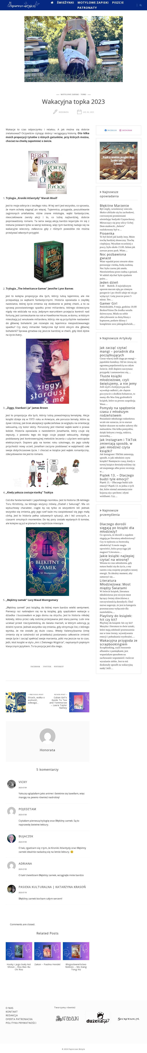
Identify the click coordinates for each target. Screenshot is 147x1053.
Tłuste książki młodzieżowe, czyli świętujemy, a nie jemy (118, 380)
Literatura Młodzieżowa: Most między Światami (115, 584)
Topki (83, 94)
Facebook (35, 666)
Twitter (47, 666)
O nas (9, 1008)
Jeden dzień (109, 282)
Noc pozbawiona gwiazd (113, 256)
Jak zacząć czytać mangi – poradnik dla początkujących (117, 351)
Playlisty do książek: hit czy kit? (116, 618)
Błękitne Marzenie (114, 205)
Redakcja (12, 1015)
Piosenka (107, 233)
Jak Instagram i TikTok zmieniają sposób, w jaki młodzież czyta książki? (118, 445)
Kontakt (12, 1011)
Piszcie (118, 2)
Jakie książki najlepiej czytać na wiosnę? (117, 558)
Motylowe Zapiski (93, 2)
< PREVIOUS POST (35, 694)
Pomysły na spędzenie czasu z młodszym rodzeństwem (117, 411)
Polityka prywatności (21, 1022)
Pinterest (59, 666)
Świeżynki (65, 2)
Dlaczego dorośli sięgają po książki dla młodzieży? (117, 528)
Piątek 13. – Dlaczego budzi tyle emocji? (117, 477)
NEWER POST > (60, 694)
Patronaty (87, 8)
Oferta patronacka (19, 1019)
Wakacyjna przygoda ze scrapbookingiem (118, 642)
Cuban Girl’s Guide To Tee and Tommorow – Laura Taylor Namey (58, 702)
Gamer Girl (108, 303)
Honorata (64, 112)
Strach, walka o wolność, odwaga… (36, 700)
